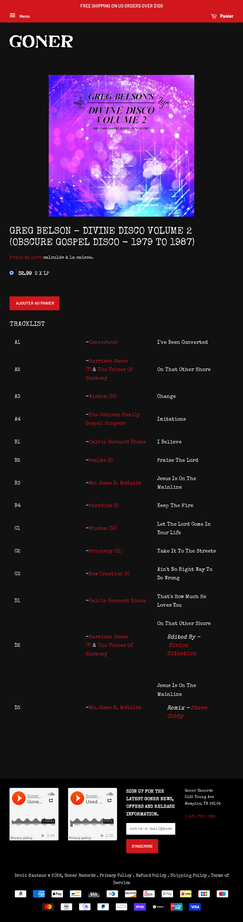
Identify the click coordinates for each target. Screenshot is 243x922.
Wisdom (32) (103, 396)
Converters (103, 342)
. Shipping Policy (187, 876)
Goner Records (81, 876)
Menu (23, 16)
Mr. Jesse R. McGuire (115, 483)
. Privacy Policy (114, 876)
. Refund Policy (149, 876)
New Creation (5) (109, 574)
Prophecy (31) (105, 551)
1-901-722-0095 (200, 817)
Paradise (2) (104, 506)
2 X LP (33, 273)
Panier (226, 16)
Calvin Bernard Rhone (117, 442)
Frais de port (25, 257)
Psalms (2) (101, 460)
